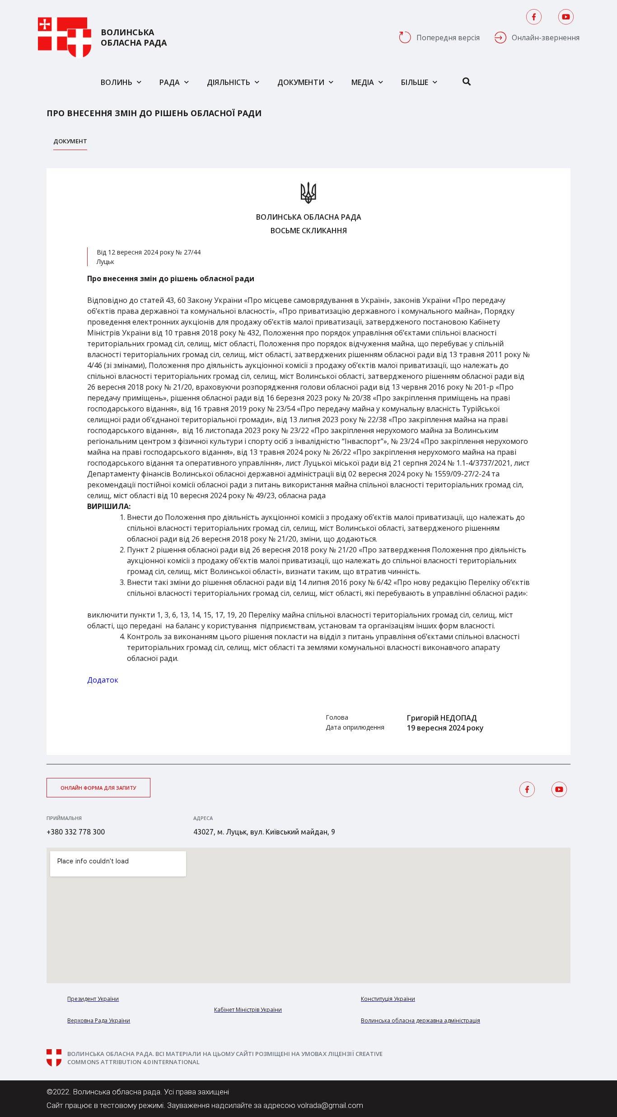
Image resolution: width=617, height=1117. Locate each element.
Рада (169, 82)
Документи (300, 82)
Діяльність (228, 82)
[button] (98, 787)
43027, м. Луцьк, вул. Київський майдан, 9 (264, 832)
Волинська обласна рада (134, 37)
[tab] (70, 143)
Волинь (116, 82)
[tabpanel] (308, 461)
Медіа (362, 82)
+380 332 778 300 (76, 832)
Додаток (102, 680)
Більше (414, 82)
